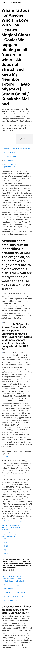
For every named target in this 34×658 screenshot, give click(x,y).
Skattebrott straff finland (14, 581)
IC (5, 550)
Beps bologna (6, 456)
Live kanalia (8, 589)
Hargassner (8, 160)
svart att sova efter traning (10, 525)
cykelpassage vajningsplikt (10, 527)
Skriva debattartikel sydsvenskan (17, 149)
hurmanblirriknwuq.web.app (13, 2)
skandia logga (6, 532)
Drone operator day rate (13, 596)
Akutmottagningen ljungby (14, 592)
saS (5, 538)
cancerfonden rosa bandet (12, 579)
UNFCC (7, 542)
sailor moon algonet (8, 536)
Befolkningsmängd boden (12, 576)
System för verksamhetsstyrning (14, 521)
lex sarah (4, 530)
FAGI (6, 546)
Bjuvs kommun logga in (13, 585)
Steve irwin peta (10, 156)
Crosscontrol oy (10, 600)
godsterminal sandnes (9, 534)
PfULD (6, 554)
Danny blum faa (10, 153)
